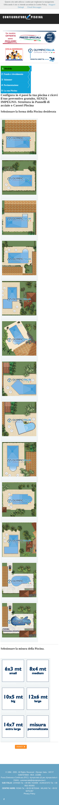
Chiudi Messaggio (34, 7)
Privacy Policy (29, 794)
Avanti (19, 747)
